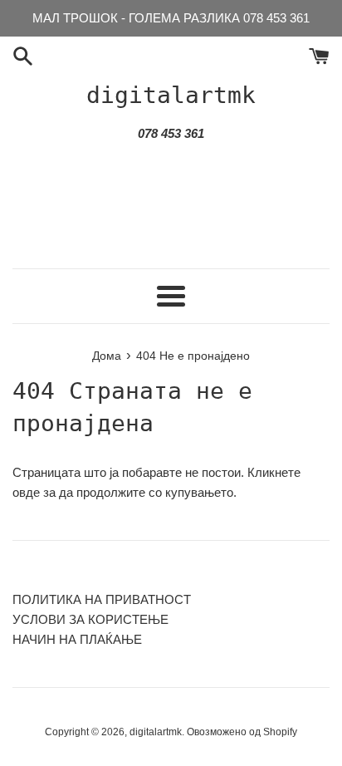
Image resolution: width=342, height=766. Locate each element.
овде (26, 492)
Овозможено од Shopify (242, 732)
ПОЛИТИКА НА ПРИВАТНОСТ (101, 599)
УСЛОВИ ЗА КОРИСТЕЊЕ (90, 619)
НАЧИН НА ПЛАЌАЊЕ (77, 639)
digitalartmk (171, 95)
